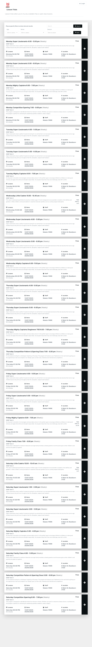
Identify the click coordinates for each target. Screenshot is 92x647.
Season (49, 29)
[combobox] (12, 32)
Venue (22, 29)
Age (8, 29)
